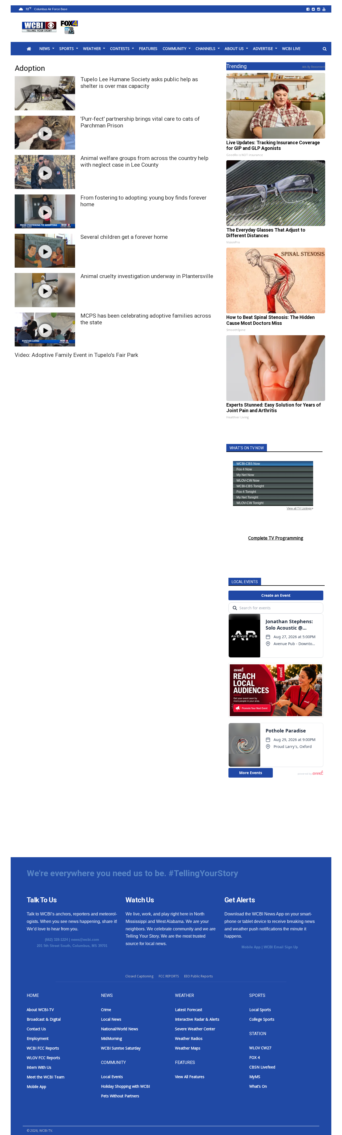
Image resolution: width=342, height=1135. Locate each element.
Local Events (112, 1076)
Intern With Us (39, 1067)
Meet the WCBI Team (45, 1076)
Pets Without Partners (120, 1095)
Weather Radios (189, 1038)
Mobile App (251, 947)
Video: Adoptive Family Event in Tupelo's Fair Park (76, 355)
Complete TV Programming (275, 538)
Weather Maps (187, 1048)
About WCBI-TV (40, 1009)
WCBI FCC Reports (43, 1048)
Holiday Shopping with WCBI (125, 1086)
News (44, 48)
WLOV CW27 (260, 1047)
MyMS (254, 1076)
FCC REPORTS (169, 976)
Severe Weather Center (195, 1028)
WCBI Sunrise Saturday (121, 1048)
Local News (111, 1019)
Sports (66, 48)
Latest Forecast (188, 1009)
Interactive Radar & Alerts (197, 1019)
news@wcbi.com (85, 940)
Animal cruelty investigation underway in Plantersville (146, 276)
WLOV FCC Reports (43, 1057)
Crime (106, 1009)
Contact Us (36, 1028)
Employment (38, 1038)
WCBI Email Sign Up (281, 947)
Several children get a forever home (124, 237)
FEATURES (148, 48)
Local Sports (260, 1009)
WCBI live (291, 48)
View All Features (189, 1076)
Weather (92, 48)
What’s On (258, 1086)
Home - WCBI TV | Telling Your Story (51, 27)
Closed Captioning (139, 976)
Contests (120, 48)
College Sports (261, 1019)
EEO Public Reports (198, 976)
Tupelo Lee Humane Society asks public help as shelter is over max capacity (139, 82)
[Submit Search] (325, 49)
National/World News (119, 1028)
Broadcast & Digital (44, 1019)
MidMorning (111, 1038)
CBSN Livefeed (262, 1067)
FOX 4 (254, 1057)
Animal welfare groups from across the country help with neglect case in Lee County (144, 161)
